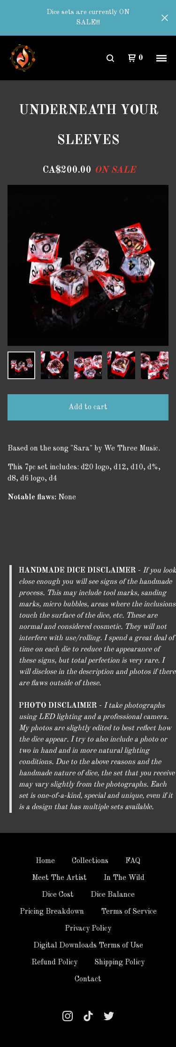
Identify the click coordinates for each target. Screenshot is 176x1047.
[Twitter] (108, 1016)
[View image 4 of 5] (121, 365)
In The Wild (124, 878)
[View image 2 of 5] (55, 365)
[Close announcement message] (164, 17)
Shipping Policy (119, 962)
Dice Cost (58, 895)
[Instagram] (67, 1016)
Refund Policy (54, 962)
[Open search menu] (110, 58)
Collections (90, 861)
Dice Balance (113, 895)
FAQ (132, 861)
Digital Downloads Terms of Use (88, 945)
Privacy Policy (88, 928)
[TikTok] (88, 1016)
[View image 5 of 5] (154, 365)
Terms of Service (129, 912)
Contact (88, 979)
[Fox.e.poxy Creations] (23, 58)
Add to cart (88, 407)
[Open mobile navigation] (161, 58)
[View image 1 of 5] (21, 365)
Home (45, 861)
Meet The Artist (59, 878)
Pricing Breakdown (52, 912)
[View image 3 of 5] (88, 365)
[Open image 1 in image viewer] (88, 265)
